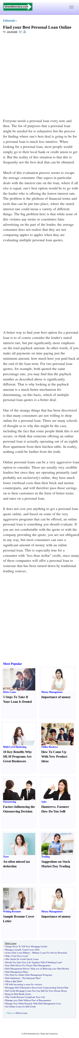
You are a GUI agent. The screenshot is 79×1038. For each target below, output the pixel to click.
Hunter (46, 806)
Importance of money (56, 697)
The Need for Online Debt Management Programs (28, 975)
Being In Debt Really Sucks (18, 994)
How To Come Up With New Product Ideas (54, 756)
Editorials (9, 20)
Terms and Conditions (49, 1034)
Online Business (49, 747)
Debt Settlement (12, 978)
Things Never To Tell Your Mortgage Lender (26, 946)
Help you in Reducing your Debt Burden (50, 968)
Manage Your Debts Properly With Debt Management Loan (33, 1003)
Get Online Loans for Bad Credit (20, 1006)
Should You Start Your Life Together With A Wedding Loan (33, 962)
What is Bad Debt (13, 981)
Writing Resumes (12, 911)
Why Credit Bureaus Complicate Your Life (25, 997)
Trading (45, 856)
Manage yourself (13, 949)
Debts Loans (9, 692)
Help (7, 956)
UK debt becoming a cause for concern (23, 984)
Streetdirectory (33, 1034)
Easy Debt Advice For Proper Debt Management (27, 965)
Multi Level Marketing (14, 747)
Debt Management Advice (17, 968)
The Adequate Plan (31, 978)
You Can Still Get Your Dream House (49, 991)
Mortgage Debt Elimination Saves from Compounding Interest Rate (36, 987)
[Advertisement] (39, 77)
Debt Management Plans (16, 972)
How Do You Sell (52, 811)
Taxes (6, 856)
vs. (54, 806)
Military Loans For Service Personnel (49, 952)
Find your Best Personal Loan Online (37, 27)
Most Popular (12, 663)
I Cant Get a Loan (19, 956)
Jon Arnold (12, 31)
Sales (44, 801)
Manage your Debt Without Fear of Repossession (28, 1000)
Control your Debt (31, 949)
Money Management (52, 692)
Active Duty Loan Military (17, 952)
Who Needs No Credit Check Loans (21, 959)
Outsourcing (9, 801)
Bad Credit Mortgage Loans (18, 991)
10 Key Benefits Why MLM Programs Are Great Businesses (17, 756)
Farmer (62, 806)
